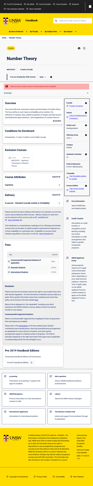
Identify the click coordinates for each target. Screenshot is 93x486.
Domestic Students (18, 268)
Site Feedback (78, 477)
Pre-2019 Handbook (14, 4)
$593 (53, 262)
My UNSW (30, 4)
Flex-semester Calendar (15, 9)
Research (75, 4)
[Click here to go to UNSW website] (12, 22)
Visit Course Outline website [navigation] (76, 190)
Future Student (61, 4)
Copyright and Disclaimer (18, 477)
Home (4, 38)
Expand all (56, 177)
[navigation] (20, 362)
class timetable (13, 220)
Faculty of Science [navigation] (76, 106)
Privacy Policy (42, 477)
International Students (19, 272)
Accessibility (60, 477)
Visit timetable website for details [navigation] (77, 177)
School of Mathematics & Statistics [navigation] (78, 117)
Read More (57, 121)
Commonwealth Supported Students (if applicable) (26, 261)
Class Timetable (35, 9)
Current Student (45, 4)
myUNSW (41, 217)
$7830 (53, 268)
